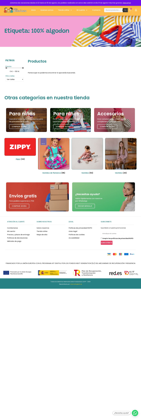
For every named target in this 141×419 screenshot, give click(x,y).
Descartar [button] (127, 3)
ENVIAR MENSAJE (85, 206)
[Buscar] (125, 10)
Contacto (96, 10)
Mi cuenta (81, 10)
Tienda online (63, 10)
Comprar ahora (19, 127)
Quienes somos (46, 10)
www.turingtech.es (76, 284)
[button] (135, 413)
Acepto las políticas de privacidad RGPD (117, 238)
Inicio (33, 10)
